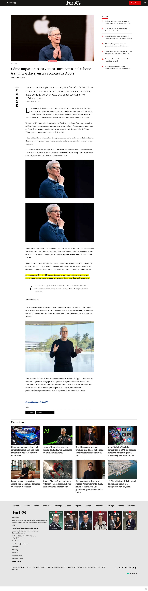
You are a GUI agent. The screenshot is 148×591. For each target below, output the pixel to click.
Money (68, 506)
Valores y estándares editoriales (57, 567)
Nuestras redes (72, 567)
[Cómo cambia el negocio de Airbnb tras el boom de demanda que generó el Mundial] (25, 469)
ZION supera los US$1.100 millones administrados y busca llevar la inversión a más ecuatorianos (118, 52)
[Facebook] (16, 98)
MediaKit (36, 567)
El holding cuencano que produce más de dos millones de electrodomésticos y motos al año (118, 67)
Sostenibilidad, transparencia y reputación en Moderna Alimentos (118, 37)
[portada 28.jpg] (100, 521)
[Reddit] (16, 102)
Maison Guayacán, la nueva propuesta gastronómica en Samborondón (116, 45)
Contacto (43, 567)
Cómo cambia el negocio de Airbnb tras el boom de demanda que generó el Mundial (25, 484)
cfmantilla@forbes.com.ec (32, 528)
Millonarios (99, 506)
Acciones (30, 412)
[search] (145, 3)
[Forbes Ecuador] (74, 3)
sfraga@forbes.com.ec (18, 538)
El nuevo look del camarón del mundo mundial (117, 60)
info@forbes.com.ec (40, 522)
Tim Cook (49, 412)
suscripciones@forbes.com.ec (20, 544)
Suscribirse (135, 3)
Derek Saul (15, 77)
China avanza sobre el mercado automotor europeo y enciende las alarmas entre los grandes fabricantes (25, 451)
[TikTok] (136, 567)
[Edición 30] (71, 521)
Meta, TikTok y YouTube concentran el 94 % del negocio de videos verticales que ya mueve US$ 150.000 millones (122, 451)
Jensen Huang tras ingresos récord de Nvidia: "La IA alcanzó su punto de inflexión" (57, 450)
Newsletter (131, 506)
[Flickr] (133, 567)
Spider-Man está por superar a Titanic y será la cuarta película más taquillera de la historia (57, 484)
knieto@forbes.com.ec (18, 533)
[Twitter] (16, 94)
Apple (39, 412)
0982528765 (16, 552)
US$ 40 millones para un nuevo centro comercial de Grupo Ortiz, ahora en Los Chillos (118, 22)
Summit (121, 506)
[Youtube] (126, 567)
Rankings (111, 506)
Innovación (46, 506)
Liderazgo (58, 506)
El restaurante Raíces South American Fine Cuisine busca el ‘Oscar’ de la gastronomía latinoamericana (117, 30)
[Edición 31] (56, 521)
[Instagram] (123, 567)
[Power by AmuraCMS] (132, 573)
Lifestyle (89, 506)
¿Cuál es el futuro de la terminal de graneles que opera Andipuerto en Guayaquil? (122, 484)
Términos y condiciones (18, 567)
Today (36, 506)
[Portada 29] (85, 521)
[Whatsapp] (16, 90)
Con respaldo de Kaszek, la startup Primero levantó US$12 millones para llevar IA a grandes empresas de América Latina (89, 486)
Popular (105, 16)
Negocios (78, 506)
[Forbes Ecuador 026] (129, 521)
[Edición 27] (115, 521)
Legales (29, 567)
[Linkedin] (16, 106)
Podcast (27, 506)
